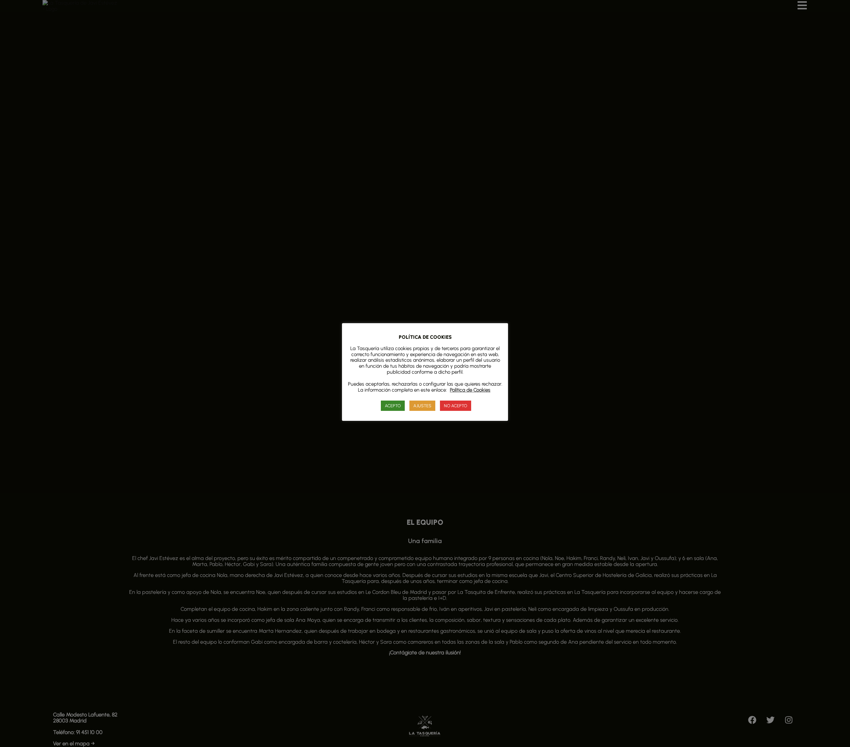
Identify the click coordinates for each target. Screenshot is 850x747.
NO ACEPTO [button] (455, 405)
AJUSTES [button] (422, 405)
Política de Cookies (470, 390)
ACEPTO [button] (393, 405)
